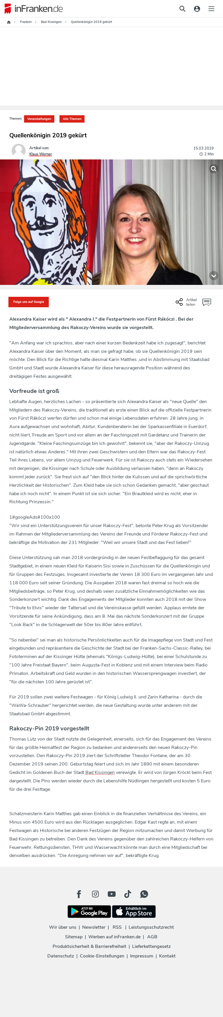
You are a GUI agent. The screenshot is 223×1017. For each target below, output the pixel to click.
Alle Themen (72, 119)
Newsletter (93, 927)
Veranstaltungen (39, 119)
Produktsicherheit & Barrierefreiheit (89, 946)
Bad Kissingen (100, 772)
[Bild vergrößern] (213, 168)
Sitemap (73, 937)
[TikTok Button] (128, 894)
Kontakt (167, 956)
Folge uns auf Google (28, 302)
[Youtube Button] (111, 894)
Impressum (141, 956)
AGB (152, 937)
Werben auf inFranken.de (114, 937)
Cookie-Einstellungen (102, 956)
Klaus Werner (40, 154)
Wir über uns (62, 927)
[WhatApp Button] (144, 894)
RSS (117, 927)
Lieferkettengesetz (151, 946)
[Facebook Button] (79, 894)
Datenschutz (60, 956)
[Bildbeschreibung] (213, 275)
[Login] (197, 8)
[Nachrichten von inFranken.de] (31, 9)
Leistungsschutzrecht (151, 927)
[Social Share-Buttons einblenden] (187, 304)
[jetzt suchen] (182, 8)
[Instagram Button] (95, 894)
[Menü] (211, 8)
